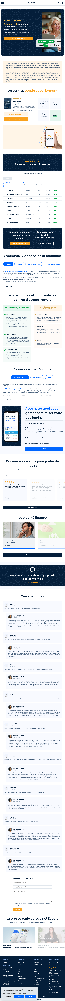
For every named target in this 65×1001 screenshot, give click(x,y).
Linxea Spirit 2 (37, 967)
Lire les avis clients (32, 507)
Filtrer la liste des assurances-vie (31, 173)
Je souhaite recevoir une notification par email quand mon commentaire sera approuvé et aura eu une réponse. (33, 904)
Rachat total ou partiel (20, 377)
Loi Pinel (20, 964)
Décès (50, 377)
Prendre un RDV (55, 984)
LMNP (19, 969)
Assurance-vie (21, 962)
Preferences (8, 996)
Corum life (10, 198)
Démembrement (22, 978)
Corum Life (36, 976)
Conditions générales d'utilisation (8, 975)
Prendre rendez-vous (15, 114)
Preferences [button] (24, 993)
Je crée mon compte (44, 449)
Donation (20, 980)
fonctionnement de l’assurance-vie (14, 271)
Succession (21, 983)
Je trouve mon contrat (45, 243)
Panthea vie (10, 202)
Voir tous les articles (32, 555)
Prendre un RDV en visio (55, 987)
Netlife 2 (9, 210)
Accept (30, 996)
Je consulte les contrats (20, 243)
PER (19, 971)
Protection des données (9, 981)
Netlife (35, 969)
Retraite (20, 976)
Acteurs (19, 264)
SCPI (19, 967)
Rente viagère (37, 377)
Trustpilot (6, 44)
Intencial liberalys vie (13, 214)
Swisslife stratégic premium (14, 194)
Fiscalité (20, 974)
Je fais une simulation (15, 119)
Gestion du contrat (34, 264)
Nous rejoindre (54, 989)
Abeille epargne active (13, 206)
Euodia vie (10, 190)
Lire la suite (8, 286)
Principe (8, 264)
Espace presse (54, 992)
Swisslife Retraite (37, 964)
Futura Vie (36, 984)
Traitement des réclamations (6, 972)
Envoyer (17, 909)
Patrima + (9, 218)
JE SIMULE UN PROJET (18, 38)
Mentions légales (7, 978)
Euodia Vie (36, 962)
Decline (19, 996)
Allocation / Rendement (53, 264)
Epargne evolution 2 (12, 222)
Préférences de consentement (6, 984)
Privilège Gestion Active (39, 974)
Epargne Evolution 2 (38, 978)
